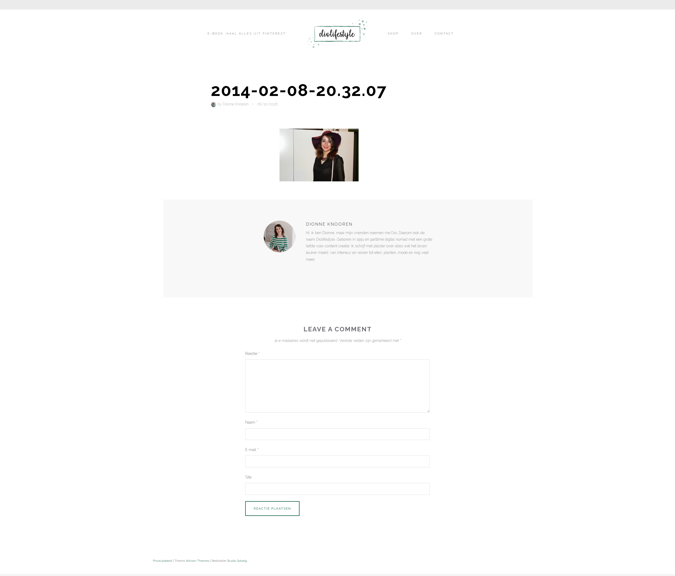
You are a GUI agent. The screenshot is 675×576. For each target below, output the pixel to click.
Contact (444, 33)
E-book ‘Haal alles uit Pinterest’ (247, 33)
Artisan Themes (197, 561)
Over (416, 33)
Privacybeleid (162, 561)
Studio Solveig (237, 561)
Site (248, 477)
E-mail (252, 449)
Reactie (252, 353)
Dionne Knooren (236, 104)
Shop (393, 33)
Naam (251, 422)
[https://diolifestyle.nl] (309, 270)
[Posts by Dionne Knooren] (214, 104)
